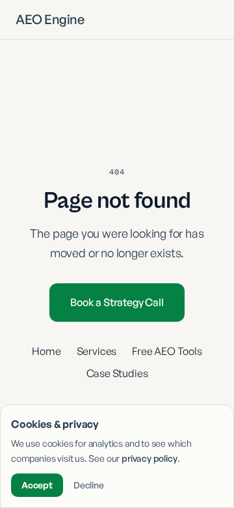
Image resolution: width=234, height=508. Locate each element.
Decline (88, 484)
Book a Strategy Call (116, 302)
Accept (37, 484)
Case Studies (117, 373)
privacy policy (149, 458)
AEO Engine (50, 19)
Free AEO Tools (167, 351)
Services (97, 351)
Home (46, 351)
